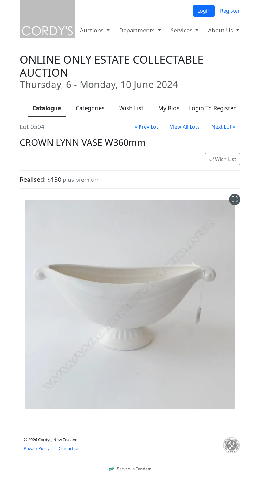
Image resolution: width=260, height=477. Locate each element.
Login (204, 10)
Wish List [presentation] (131, 108)
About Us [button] (221, 30)
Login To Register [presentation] (212, 108)
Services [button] (182, 30)
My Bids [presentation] (168, 108)
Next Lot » (223, 126)
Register (230, 10)
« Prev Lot (146, 126)
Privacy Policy (36, 448)
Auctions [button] (92, 30)
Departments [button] (137, 30)
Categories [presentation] (90, 108)
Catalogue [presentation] (46, 108)
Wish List (225, 159)
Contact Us (69, 448)
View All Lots (185, 126)
